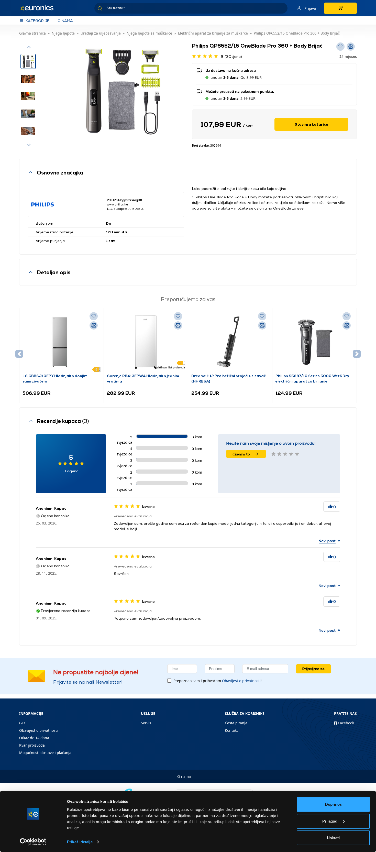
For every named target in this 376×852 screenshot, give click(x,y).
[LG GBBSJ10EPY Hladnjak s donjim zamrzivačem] (61, 342)
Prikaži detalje (80, 842)
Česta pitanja (236, 722)
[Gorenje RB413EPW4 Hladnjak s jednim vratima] (146, 342)
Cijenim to (241, 454)
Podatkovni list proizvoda (169, 367)
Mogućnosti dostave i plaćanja (45, 752)
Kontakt (231, 730)
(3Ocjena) (231, 56)
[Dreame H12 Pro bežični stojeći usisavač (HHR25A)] (230, 342)
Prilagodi (330, 821)
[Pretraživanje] (281, 9)
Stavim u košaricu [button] (311, 124)
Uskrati (333, 838)
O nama (65, 20)
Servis (146, 722)
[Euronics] (39, 8)
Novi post (327, 541)
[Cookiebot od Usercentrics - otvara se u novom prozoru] (33, 842)
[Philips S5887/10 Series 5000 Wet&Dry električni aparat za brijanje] (314, 342)
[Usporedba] (94, 325)
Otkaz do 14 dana (34, 737)
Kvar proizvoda (32, 745)
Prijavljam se (313, 669)
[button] (29, 47)
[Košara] (340, 8)
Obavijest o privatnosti (241, 680)
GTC (22, 722)
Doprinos (333, 804)
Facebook (345, 722)
